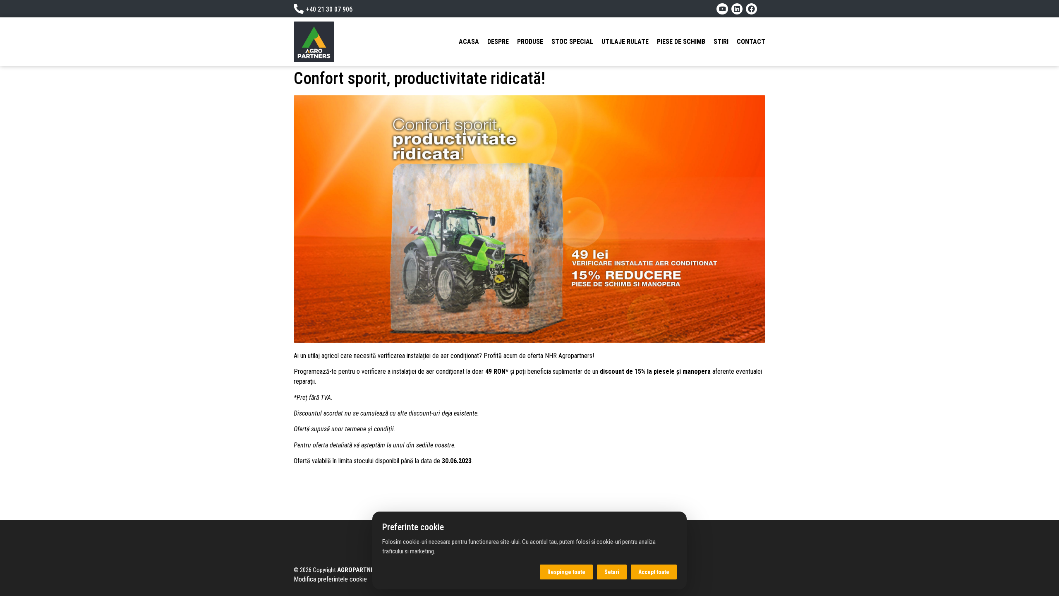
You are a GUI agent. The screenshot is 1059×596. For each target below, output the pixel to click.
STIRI (721, 42)
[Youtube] (722, 8)
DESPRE (498, 42)
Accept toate (653, 572)
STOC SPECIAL (572, 42)
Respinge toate (566, 572)
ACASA (469, 42)
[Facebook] (751, 8)
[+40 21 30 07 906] (299, 9)
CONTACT (751, 42)
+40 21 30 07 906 (329, 9)
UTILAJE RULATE (625, 42)
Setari (611, 572)
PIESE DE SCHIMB (681, 42)
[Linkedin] (737, 8)
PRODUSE (530, 42)
